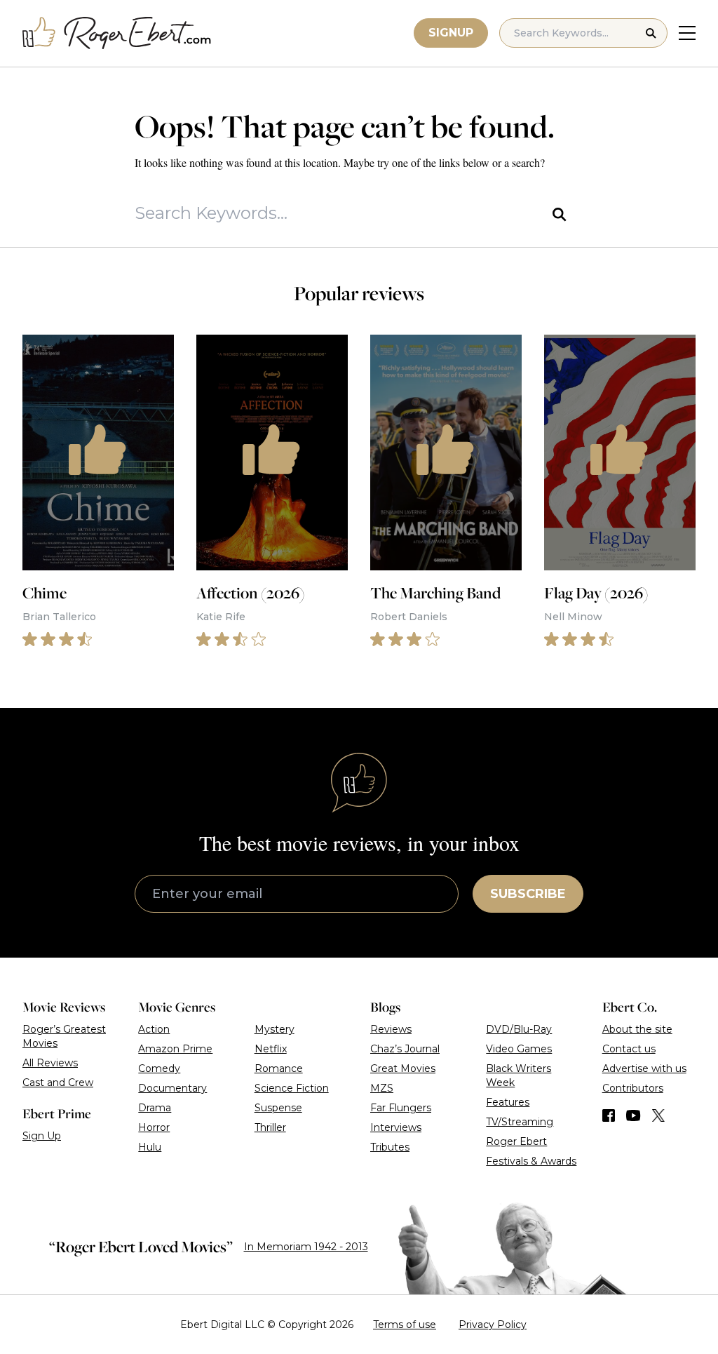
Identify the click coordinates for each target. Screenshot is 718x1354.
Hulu (149, 1147)
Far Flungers (400, 1107)
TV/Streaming (519, 1121)
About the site (637, 1029)
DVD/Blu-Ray (519, 1029)
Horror (154, 1127)
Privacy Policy (493, 1324)
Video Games (519, 1049)
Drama (154, 1107)
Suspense (278, 1107)
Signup (450, 32)
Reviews (391, 1029)
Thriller (270, 1127)
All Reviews (50, 1063)
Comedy (159, 1068)
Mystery (274, 1029)
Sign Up (41, 1136)
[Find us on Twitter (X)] (658, 1115)
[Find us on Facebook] (608, 1115)
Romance (279, 1068)
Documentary (172, 1088)
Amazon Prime (175, 1049)
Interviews (395, 1127)
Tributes (389, 1147)
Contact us (629, 1049)
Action (154, 1029)
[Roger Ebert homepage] (117, 33)
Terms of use (404, 1324)
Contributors (632, 1088)
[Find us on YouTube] (633, 1115)
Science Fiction (292, 1088)
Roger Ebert (516, 1141)
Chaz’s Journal (405, 1049)
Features (507, 1102)
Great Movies (402, 1068)
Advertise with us (644, 1068)
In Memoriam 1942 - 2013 (306, 1246)
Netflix (271, 1049)
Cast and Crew (57, 1082)
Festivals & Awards (531, 1161)
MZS (381, 1088)
